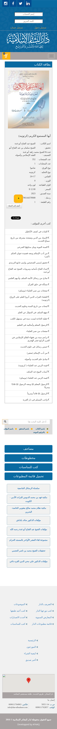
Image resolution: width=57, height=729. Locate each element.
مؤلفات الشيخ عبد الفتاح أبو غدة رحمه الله (28, 529)
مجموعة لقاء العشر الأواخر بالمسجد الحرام (28, 540)
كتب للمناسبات (28, 467)
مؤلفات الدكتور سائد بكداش (28, 520)
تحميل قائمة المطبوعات (28, 476)
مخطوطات (28, 458)
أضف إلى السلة (14, 206)
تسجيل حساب (16, 28)
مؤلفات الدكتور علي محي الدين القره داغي (29, 561)
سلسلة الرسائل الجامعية (28, 488)
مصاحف (28, 448)
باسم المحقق (24, 429)
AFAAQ (36, 724)
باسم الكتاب (40, 429)
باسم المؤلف (8, 429)
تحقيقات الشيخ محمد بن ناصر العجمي (28, 551)
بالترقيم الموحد (39, 432)
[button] (28, 680)
